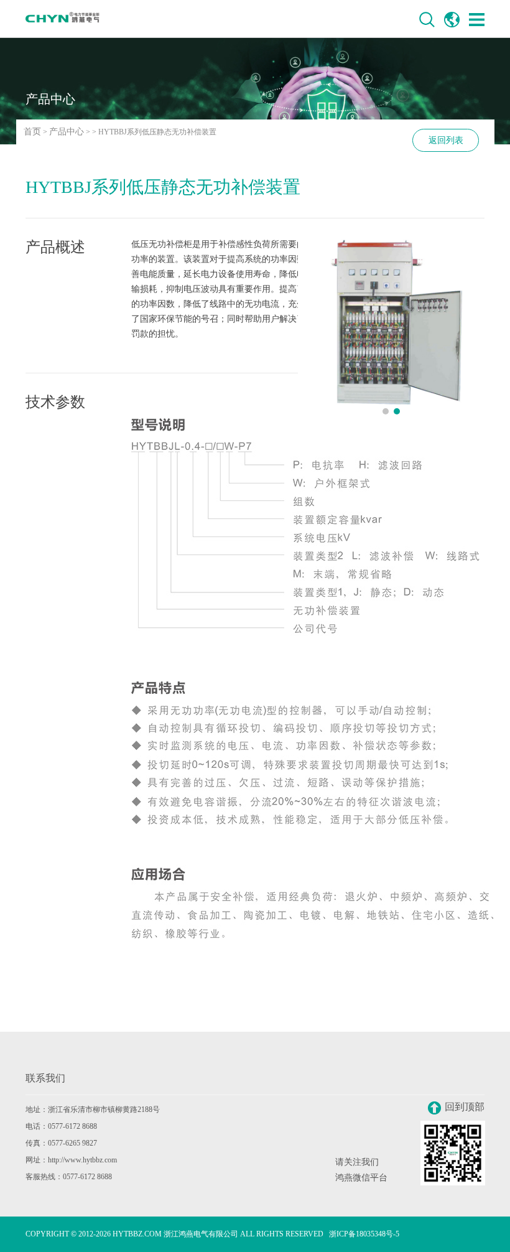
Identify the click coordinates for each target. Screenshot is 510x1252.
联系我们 (45, 1078)
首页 (32, 131)
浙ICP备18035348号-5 (364, 1234)
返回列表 (446, 140)
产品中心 (66, 131)
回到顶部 (464, 1106)
